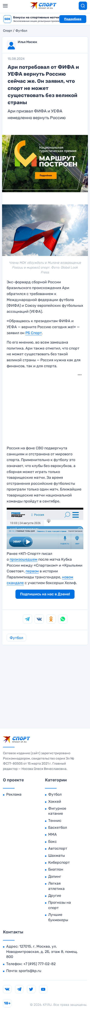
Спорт (7, 31)
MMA (52, 834)
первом (32, 571)
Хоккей (54, 801)
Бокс (52, 841)
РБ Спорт (33, 333)
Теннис (54, 820)
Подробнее (72, 19)
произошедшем (23, 559)
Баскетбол (57, 827)
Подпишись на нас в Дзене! (45, 594)
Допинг (54, 876)
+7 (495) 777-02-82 (39, 964)
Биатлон (55, 869)
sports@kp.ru (30, 971)
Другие (54, 895)
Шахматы (56, 855)
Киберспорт (59, 862)
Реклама (13, 794)
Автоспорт (57, 848)
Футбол (21, 31)
